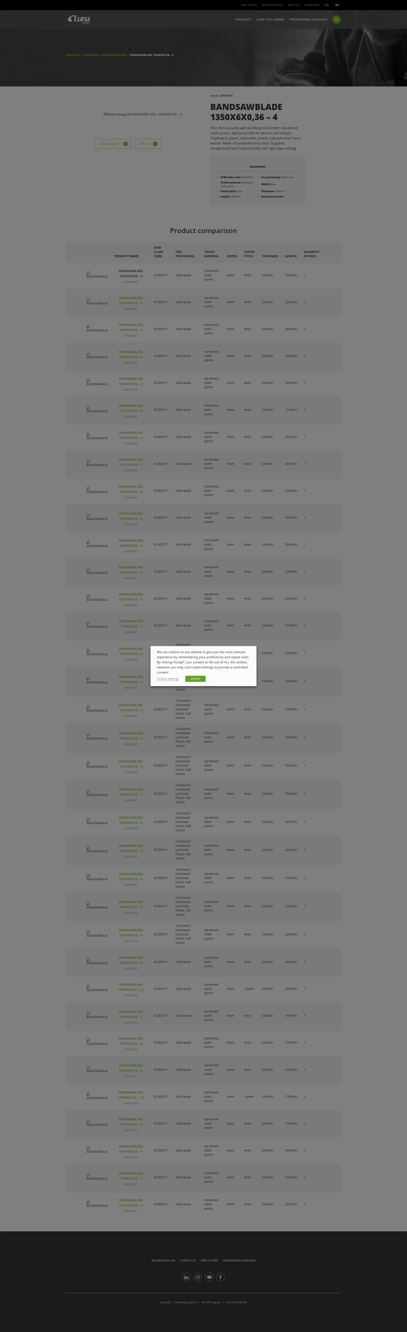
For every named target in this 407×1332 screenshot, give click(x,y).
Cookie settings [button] (168, 678)
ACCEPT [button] (195, 679)
